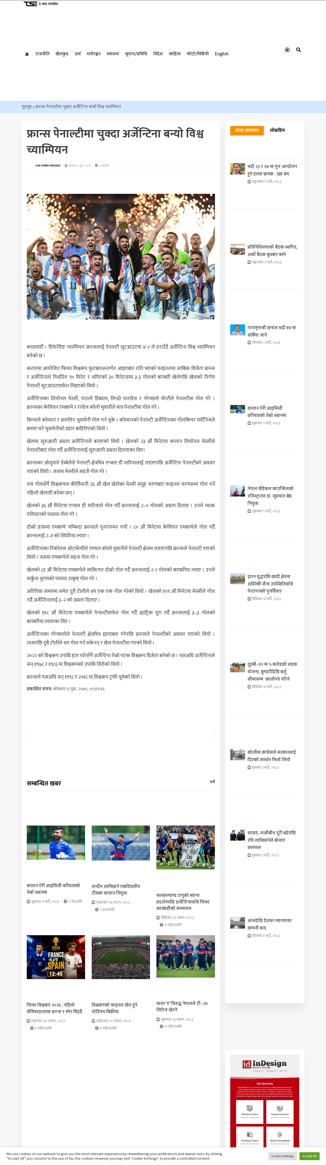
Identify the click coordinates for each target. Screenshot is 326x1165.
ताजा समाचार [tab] (247, 130)
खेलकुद (62, 54)
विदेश (158, 54)
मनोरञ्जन (94, 54)
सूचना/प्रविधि (136, 54)
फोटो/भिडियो (198, 54)
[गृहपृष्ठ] (27, 54)
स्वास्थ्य (113, 54)
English (221, 54)
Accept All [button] (310, 1156)
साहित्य (175, 54)
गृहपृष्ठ (27, 107)
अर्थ (78, 54)
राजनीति (42, 54)
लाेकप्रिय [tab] (277, 130)
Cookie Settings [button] (282, 1156)
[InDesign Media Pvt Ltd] (264, 1145)
